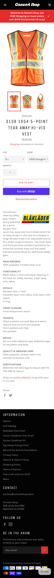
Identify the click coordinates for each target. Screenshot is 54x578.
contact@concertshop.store (18, 494)
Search (7, 421)
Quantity (7, 166)
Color (30, 152)
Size (5, 152)
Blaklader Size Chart (14, 430)
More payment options (26, 199)
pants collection (23, 377)
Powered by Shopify (32, 563)
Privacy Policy (10, 454)
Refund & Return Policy (16, 459)
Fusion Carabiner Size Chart (18, 435)
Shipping (14, 144)
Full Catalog (9, 425)
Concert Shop (16, 563)
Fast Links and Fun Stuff (16, 474)
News (6, 479)
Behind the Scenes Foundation (20, 450)
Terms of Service (12, 469)
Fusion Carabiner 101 (14, 440)
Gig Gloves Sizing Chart (16, 445)
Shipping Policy (11, 464)
